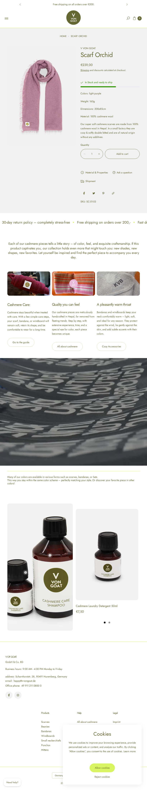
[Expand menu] (6, 18)
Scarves (45, 722)
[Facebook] (9, 695)
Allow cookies (102, 768)
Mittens (45, 750)
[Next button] (127, 4)
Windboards (48, 736)
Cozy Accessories (111, 346)
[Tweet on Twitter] (93, 193)
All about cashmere (67, 346)
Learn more (130, 751)
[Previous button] (20, 4)
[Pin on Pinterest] (103, 193)
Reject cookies (102, 777)
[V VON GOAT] (73, 17)
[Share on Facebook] (84, 193)
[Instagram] (18, 695)
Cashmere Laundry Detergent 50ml (97, 606)
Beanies (45, 726)
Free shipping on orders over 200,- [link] (104, 222)
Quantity (84, 145)
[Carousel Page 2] (109, 622)
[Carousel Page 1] (104, 622)
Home (63, 36)
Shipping (84, 70)
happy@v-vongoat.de (24, 681)
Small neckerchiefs (51, 740)
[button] (128, 18)
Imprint (116, 722)
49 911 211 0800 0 (31, 685)
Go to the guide (21, 342)
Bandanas (46, 731)
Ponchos (45, 745)
